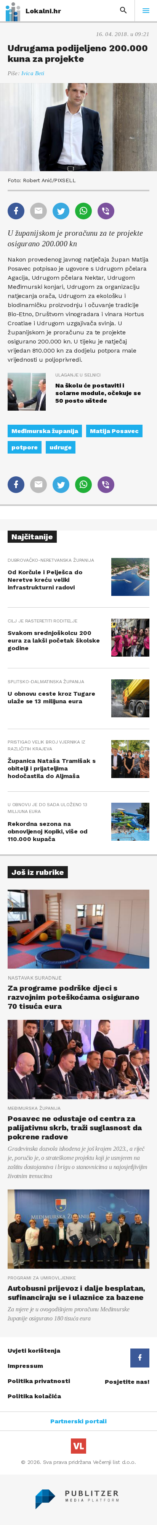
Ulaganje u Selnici (78, 375)
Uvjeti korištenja (34, 1350)
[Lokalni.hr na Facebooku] (139, 1358)
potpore (24, 447)
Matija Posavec (114, 431)
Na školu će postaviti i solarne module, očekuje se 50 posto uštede (98, 393)
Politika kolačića (34, 1396)
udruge (61, 447)
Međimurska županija (44, 431)
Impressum (25, 1365)
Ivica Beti (33, 73)
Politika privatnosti (39, 1381)
